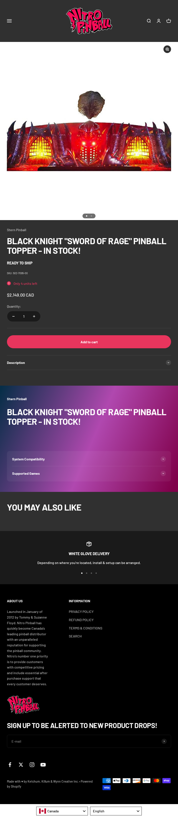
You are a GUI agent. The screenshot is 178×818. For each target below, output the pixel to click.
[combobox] (62, 811)
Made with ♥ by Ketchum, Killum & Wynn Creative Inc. (43, 781)
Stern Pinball (16, 230)
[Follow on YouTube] (43, 765)
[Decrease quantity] (13, 316)
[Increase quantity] (34, 316)
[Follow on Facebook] (10, 765)
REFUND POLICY (81, 620)
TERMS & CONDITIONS (85, 628)
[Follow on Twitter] (21, 765)
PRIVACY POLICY (81, 611)
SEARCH (75, 636)
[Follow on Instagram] (32, 765)
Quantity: (14, 306)
